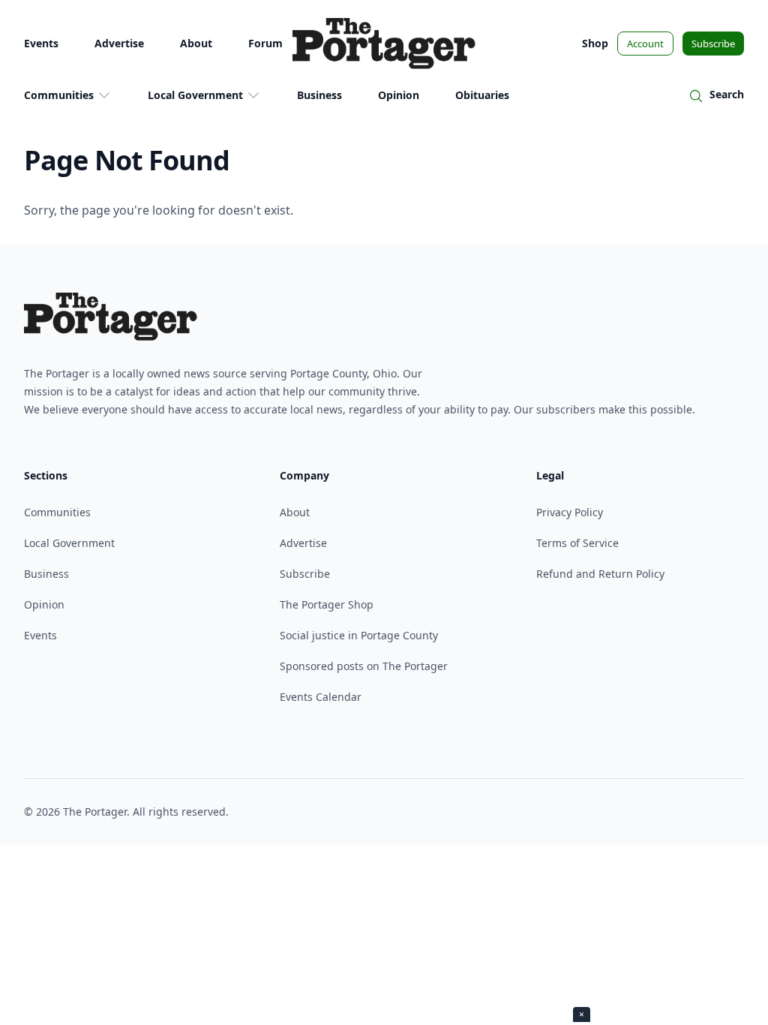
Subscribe (713, 43)
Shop (595, 43)
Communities (59, 95)
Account (645, 43)
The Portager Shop (327, 604)
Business (319, 95)
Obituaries (482, 95)
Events (41, 43)
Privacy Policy (569, 512)
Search (727, 94)
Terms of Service (577, 543)
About (196, 43)
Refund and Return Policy (600, 574)
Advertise (119, 43)
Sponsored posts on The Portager (364, 666)
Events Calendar (321, 697)
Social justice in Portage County (359, 635)
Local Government (195, 95)
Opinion (398, 95)
